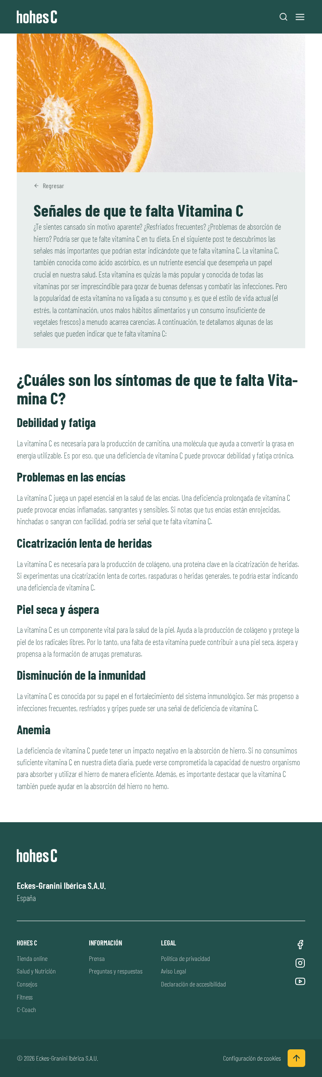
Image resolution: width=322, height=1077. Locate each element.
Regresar (53, 185)
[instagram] (300, 963)
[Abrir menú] (300, 17)
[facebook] (300, 945)
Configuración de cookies (252, 1058)
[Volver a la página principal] (39, 16)
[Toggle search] (283, 16)
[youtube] (300, 981)
